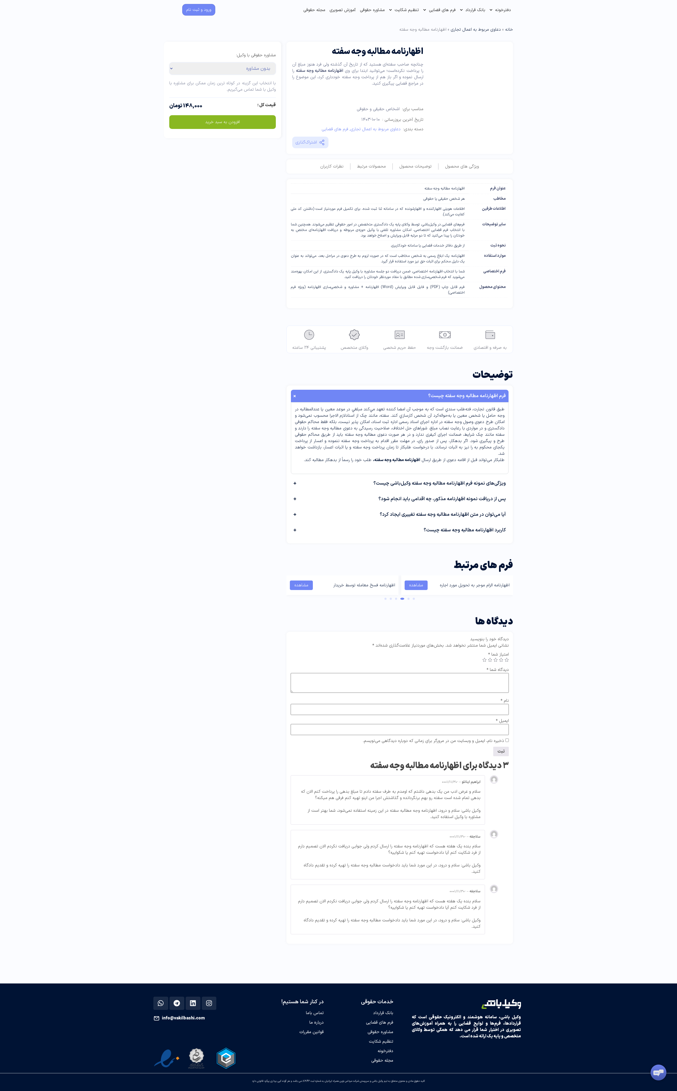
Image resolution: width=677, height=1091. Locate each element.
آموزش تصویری (343, 10)
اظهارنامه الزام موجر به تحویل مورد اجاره (475, 585)
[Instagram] (209, 1003)
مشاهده (416, 585)
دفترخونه (503, 10)
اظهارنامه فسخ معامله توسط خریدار (364, 585)
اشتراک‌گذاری (306, 142)
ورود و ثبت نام (198, 10)
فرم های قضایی (442, 10)
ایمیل (502, 721)
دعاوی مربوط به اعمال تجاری (476, 29)
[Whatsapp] (160, 1003)
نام (505, 701)
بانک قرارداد (475, 10)
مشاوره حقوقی (372, 10)
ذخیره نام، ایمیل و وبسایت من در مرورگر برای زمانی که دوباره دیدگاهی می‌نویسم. (433, 741)
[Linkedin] (193, 1003)
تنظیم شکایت (407, 10)
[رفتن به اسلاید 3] (402, 599)
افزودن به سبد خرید (222, 122)
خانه (509, 29)
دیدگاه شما (498, 670)
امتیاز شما (498, 654)
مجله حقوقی (314, 10)
